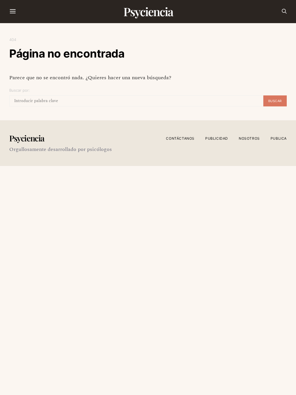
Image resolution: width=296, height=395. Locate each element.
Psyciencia (148, 11)
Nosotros (249, 138)
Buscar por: (19, 90)
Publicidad (216, 138)
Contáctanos (180, 138)
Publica (279, 138)
